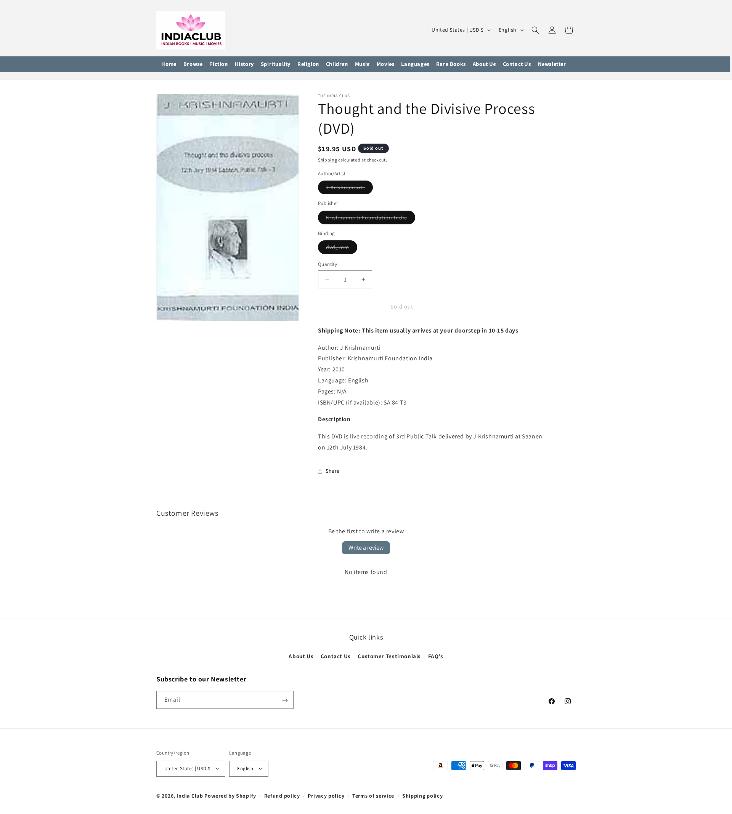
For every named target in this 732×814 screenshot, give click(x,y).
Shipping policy (422, 795)
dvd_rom (341, 248)
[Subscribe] (284, 700)
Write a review (366, 548)
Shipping (327, 160)
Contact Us (336, 656)
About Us (301, 656)
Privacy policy (326, 795)
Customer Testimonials (389, 656)
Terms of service (373, 795)
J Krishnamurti (349, 189)
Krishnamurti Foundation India (370, 219)
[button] (193, 64)
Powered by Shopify (230, 795)
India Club (190, 795)
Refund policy (282, 795)
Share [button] (333, 470)
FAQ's (435, 656)
